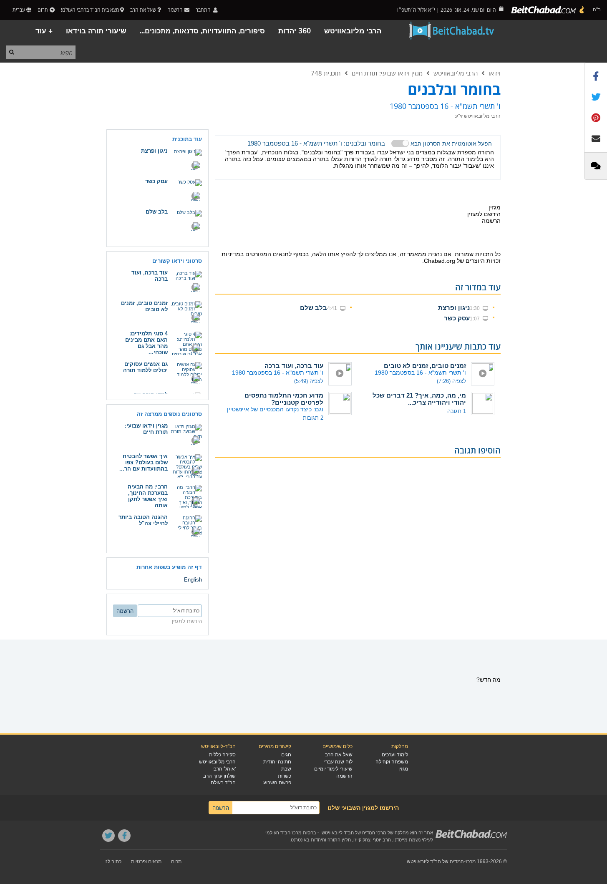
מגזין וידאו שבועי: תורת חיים (387, 73)
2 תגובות (313, 418)
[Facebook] (124, 835)
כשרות (284, 776)
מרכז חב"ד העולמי (283, 832)
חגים (286, 755)
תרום (43, 9)
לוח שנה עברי (338, 762)
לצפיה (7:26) (451, 381)
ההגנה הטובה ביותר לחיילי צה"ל (143, 520)
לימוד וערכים (395, 755)
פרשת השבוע (277, 783)
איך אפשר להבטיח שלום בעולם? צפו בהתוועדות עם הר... (143, 462)
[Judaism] (548, 10)
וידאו (495, 73)
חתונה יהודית (277, 762)
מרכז (471, 861)
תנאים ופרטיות (146, 861)
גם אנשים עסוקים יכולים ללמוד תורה (145, 367)
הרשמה (344, 776)
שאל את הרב (143, 9)
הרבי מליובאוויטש (352, 31)
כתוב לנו (112, 861)
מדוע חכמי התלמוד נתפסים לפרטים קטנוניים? (283, 399)
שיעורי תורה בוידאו (96, 31)
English (193, 580)
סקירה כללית (222, 755)
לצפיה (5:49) (308, 381)
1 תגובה (456, 411)
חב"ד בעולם (223, 783)
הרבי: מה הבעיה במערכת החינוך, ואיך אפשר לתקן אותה (148, 496)
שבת (286, 769)
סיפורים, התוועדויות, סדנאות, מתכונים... (202, 31)
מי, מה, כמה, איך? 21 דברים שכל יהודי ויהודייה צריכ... (419, 399)
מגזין (403, 769)
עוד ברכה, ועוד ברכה (293, 365)
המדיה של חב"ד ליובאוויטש (435, 861)
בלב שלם (313, 307)
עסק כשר (457, 318)
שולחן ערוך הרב (219, 776)
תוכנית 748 (326, 73)
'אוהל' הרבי (224, 769)
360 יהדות (294, 31)
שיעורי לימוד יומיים (333, 769)
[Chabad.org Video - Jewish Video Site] (451, 31)
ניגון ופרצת (454, 307)
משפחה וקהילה (391, 762)
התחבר (204, 9)
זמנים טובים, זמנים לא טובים (425, 365)
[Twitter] (108, 835)
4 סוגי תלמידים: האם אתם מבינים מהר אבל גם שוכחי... (146, 342)
